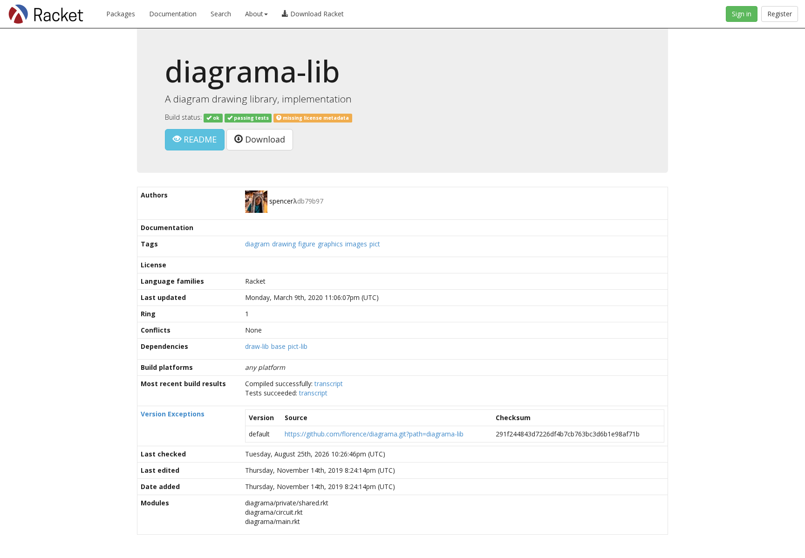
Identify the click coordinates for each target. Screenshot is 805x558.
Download (264, 139)
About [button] (254, 13)
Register (779, 13)
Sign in (741, 13)
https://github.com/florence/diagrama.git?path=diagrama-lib (374, 433)
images (356, 243)
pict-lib (297, 346)
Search (221, 13)
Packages (120, 13)
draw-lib (257, 346)
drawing (284, 243)
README (199, 139)
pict (374, 243)
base (278, 346)
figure (306, 243)
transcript (328, 383)
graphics (330, 243)
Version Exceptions (173, 413)
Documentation (173, 13)
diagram (257, 243)
